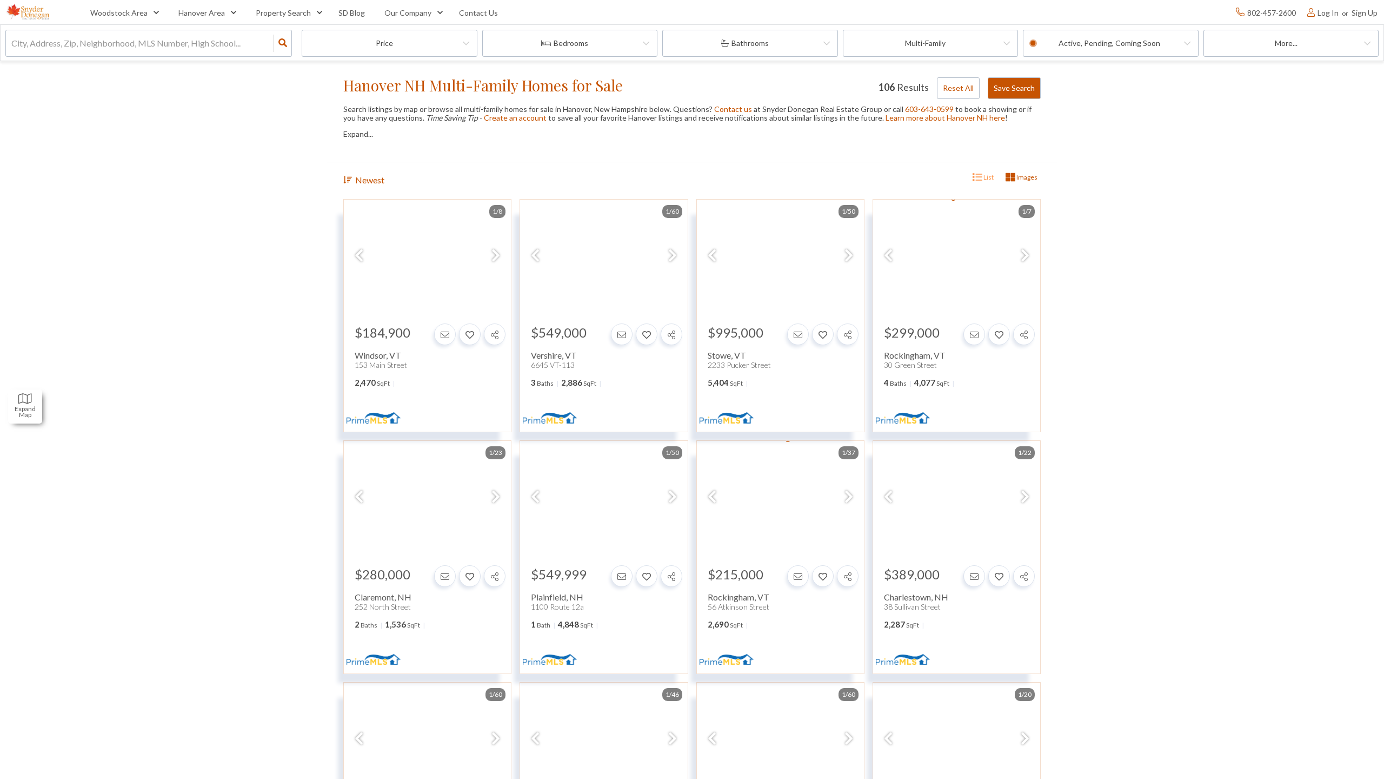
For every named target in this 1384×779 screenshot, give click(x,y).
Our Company (407, 12)
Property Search (283, 12)
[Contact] (445, 334)
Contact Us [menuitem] (478, 12)
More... (1286, 43)
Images (1026, 177)
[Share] (494, 334)
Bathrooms (750, 43)
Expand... (358, 134)
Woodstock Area (119, 12)
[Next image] (496, 255)
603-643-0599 (929, 109)
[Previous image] (359, 255)
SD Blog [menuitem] (351, 12)
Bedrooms (571, 43)
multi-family (925, 43)
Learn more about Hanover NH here (945, 117)
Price (384, 43)
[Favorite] (470, 334)
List (988, 177)
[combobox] (12, 43)
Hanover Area (201, 12)
